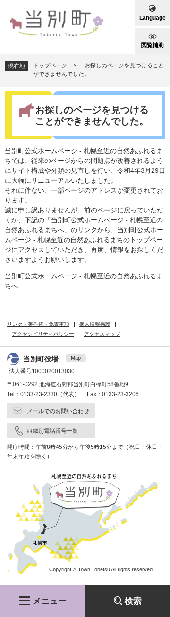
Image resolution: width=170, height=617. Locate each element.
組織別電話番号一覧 (52, 431)
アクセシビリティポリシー (43, 334)
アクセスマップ (102, 334)
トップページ (50, 65)
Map (76, 358)
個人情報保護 (94, 324)
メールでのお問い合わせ (58, 411)
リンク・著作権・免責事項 (38, 324)
